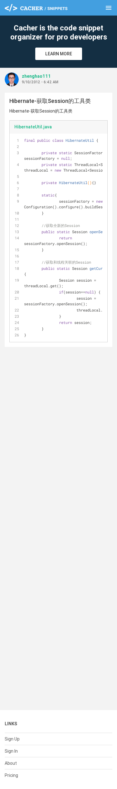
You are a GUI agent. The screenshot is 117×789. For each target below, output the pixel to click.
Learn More (58, 54)
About (11, 763)
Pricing (11, 775)
